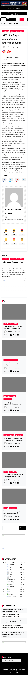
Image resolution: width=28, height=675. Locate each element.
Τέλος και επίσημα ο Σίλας (12, 262)
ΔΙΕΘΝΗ (6, 323)
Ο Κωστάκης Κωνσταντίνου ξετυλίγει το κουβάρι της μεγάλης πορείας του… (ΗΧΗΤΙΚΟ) (13, 634)
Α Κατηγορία (6, 31)
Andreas (8, 213)
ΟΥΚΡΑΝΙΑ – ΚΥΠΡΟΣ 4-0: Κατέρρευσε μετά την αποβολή (13, 439)
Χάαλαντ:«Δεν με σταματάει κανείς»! (13, 364)
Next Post (5, 255)
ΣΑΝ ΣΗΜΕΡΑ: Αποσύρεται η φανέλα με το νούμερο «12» (13, 475)
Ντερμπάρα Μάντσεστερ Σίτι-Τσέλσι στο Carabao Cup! (13, 327)
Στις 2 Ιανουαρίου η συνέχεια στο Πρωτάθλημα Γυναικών (14, 512)
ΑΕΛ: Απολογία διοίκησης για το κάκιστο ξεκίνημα (11, 39)
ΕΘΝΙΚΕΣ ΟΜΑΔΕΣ (9, 435)
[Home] (3, 19)
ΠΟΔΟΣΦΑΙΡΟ (19, 31)
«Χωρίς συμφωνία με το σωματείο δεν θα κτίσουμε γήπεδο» (12, 403)
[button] (18, 19)
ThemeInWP (14, 673)
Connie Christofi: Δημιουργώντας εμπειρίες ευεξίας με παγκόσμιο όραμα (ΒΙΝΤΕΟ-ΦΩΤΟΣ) (12, 627)
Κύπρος (12, 31)
